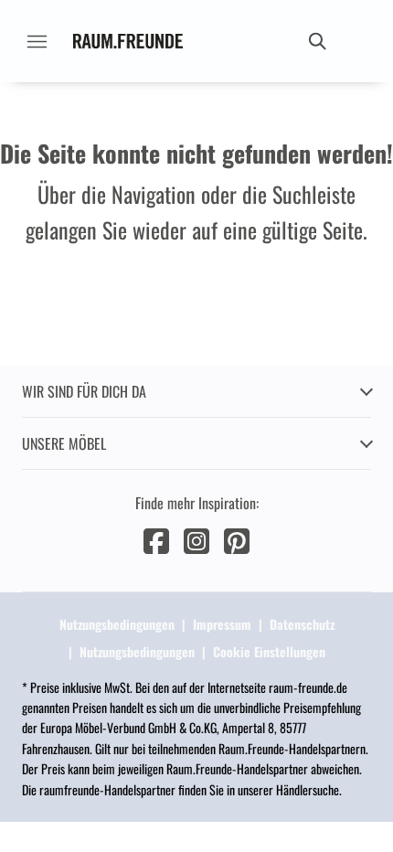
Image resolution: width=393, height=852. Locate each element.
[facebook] (156, 538)
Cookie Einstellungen (269, 651)
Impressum (222, 624)
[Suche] (316, 41)
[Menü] (36, 41)
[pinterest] (237, 538)
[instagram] (196, 538)
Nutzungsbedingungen (117, 624)
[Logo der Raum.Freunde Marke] (128, 41)
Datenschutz (302, 624)
